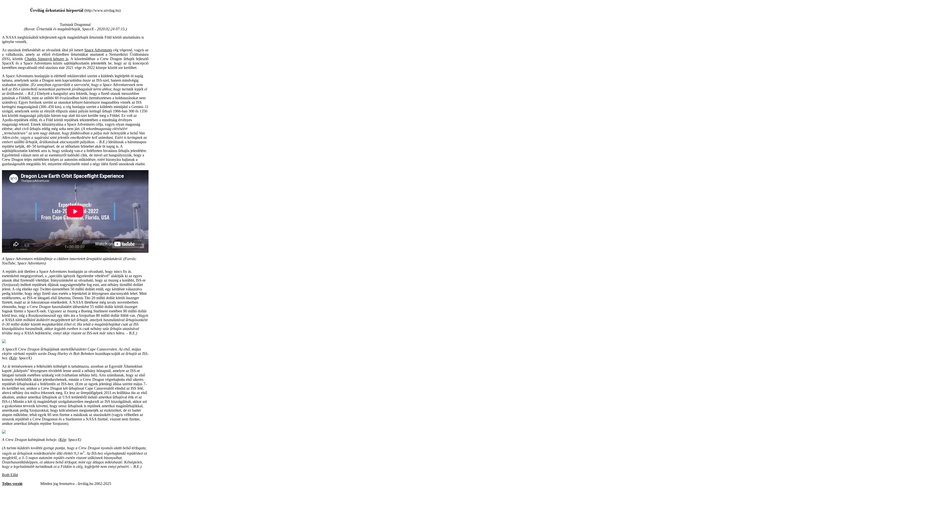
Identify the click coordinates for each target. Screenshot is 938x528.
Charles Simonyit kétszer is (46, 59)
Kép (13, 358)
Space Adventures (98, 50)
